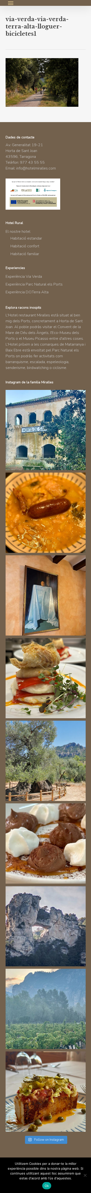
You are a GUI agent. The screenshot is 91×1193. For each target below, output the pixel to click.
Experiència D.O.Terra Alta (27, 292)
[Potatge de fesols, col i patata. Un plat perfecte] (46, 513)
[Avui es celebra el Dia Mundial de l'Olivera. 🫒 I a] (46, 761)
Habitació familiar (24, 254)
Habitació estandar (26, 238)
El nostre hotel (18, 231)
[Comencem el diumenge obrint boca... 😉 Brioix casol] (46, 1091)
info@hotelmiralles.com (36, 168)
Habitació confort (24, 246)
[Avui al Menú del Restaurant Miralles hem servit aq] (46, 678)
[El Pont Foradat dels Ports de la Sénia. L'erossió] (46, 926)
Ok (47, 1186)
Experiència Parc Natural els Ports (34, 284)
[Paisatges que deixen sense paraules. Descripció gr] (46, 1009)
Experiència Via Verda (24, 276)
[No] (85, 1175)
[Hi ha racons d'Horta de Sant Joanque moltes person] (46, 430)
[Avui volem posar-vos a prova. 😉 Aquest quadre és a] (46, 595)
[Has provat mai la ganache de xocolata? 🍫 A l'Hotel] (46, 843)
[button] (10, 2)
